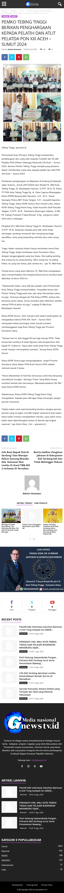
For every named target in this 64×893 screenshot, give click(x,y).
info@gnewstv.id (38, 760)
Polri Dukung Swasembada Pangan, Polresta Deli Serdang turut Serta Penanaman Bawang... (38, 660)
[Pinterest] (19, 57)
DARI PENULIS (40, 503)
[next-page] (33, 539)
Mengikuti (32, 601)
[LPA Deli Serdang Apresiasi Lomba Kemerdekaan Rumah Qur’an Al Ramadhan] (9, 677)
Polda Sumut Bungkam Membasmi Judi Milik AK (31, 526)
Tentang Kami (17, 885)
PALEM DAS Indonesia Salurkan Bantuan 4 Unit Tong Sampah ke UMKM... (40, 628)
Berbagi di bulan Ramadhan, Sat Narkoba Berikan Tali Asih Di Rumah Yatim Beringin (10, 528)
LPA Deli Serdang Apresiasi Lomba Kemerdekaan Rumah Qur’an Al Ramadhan (37, 676)
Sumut (22, 11)
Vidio (4, 870)
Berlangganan (52, 601)
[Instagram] (29, 766)
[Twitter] (12, 57)
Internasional (7, 865)
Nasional (23, 633)
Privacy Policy (46, 885)
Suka (11, 601)
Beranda (5, 11)
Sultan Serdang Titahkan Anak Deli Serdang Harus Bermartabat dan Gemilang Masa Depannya (50, 529)
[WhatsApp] (26, 57)
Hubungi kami (32, 885)
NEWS (5, 856)
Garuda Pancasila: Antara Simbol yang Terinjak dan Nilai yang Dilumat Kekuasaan (39, 691)
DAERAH (14, 11)
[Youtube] (41, 766)
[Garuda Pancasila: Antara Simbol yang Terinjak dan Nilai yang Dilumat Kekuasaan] (9, 693)
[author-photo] (32, 483)
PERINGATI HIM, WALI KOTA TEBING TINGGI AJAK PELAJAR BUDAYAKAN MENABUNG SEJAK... (38, 644)
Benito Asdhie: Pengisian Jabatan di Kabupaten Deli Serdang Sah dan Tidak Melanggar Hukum (48, 457)
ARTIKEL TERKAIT (24, 503)
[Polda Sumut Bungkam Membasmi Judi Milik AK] (32, 516)
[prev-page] (30, 539)
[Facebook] (5, 57)
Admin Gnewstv (14, 49)
